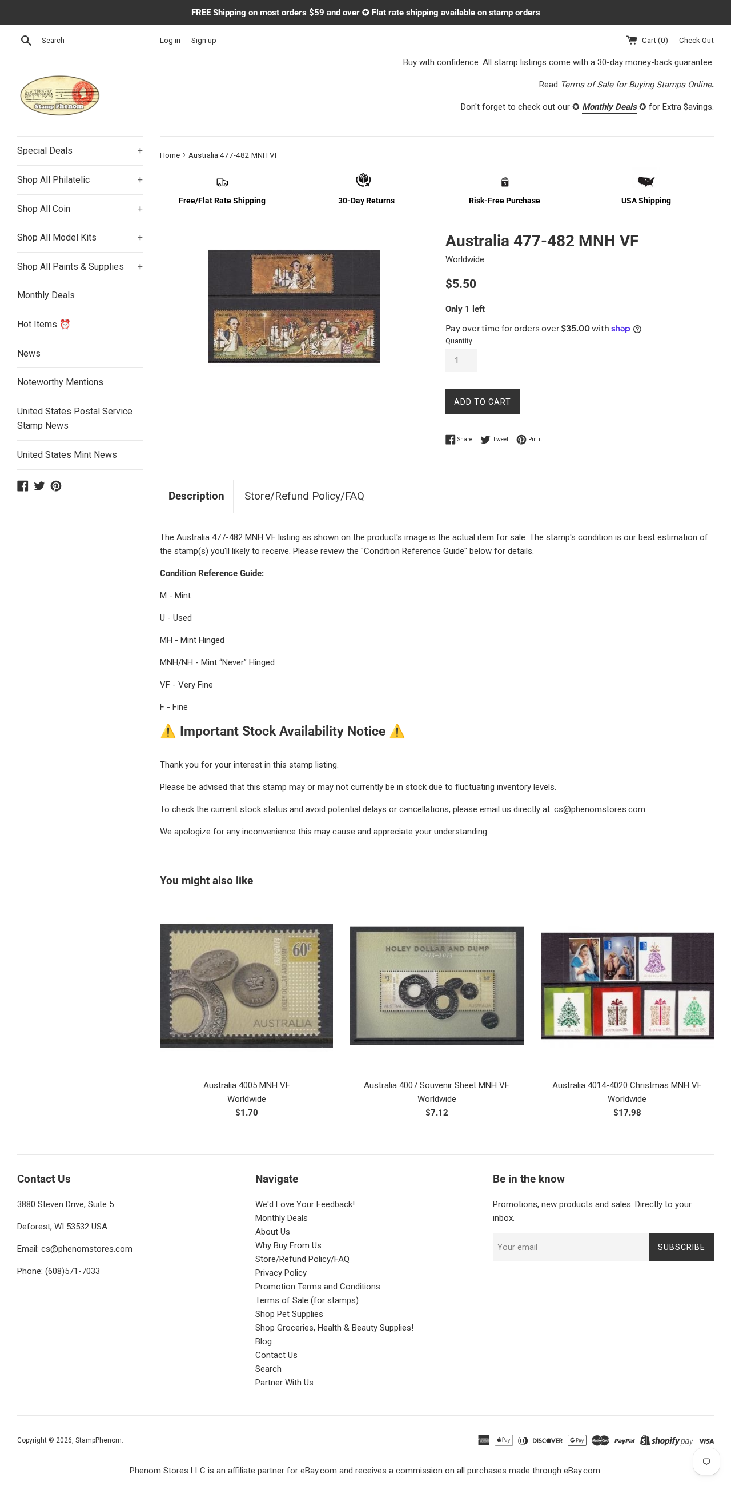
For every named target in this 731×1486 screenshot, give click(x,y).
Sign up (203, 40)
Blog (263, 1341)
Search (268, 1369)
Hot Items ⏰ (44, 324)
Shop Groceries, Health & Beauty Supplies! (334, 1328)
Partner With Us (284, 1382)
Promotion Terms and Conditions (317, 1286)
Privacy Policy (281, 1273)
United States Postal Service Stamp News (74, 419)
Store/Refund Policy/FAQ (304, 495)
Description (196, 495)
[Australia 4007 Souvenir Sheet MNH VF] (436, 985)
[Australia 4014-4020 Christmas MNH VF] (627, 985)
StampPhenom (98, 1440)
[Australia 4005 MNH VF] (246, 985)
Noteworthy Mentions (60, 382)
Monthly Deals (46, 295)
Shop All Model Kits (80, 237)
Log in (170, 40)
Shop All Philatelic (80, 179)
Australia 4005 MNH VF (246, 1085)
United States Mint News (67, 454)
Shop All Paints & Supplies (80, 266)
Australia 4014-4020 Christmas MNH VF (627, 1085)
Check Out (696, 40)
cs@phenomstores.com (599, 809)
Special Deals (80, 150)
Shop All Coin (80, 208)
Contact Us (276, 1355)
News (29, 353)
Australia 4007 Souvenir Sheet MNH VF (436, 1085)
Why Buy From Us (288, 1245)
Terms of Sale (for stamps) (307, 1300)
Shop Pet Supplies (289, 1314)
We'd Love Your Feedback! (305, 1204)
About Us (272, 1232)
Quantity (458, 341)
